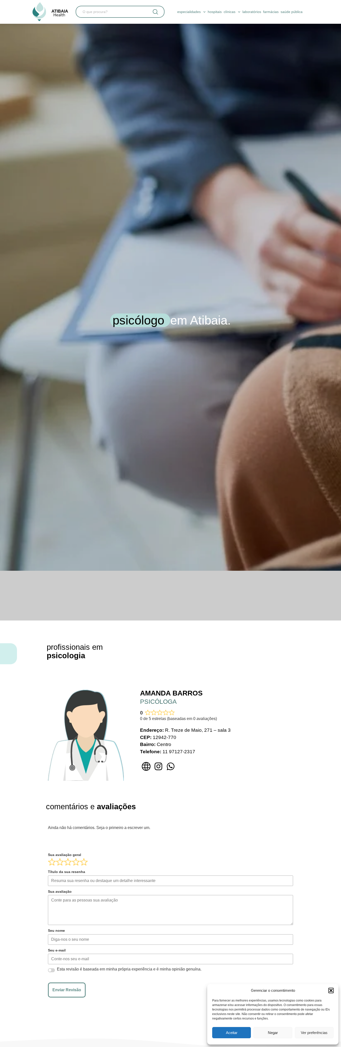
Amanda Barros (171, 693)
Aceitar (231, 1032)
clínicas (229, 12)
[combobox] (111, 12)
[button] (331, 990)
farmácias (271, 12)
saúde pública (292, 12)
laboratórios (251, 12)
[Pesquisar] (156, 12)
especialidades (189, 12)
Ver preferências (314, 1032)
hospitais (215, 12)
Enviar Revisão (66, 990)
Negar (273, 1032)
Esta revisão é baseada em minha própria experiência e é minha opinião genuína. (129, 969)
